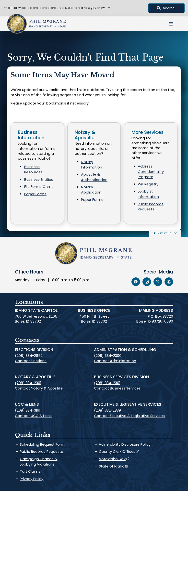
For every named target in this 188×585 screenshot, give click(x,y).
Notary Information (91, 164)
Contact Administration (115, 360)
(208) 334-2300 (107, 355)
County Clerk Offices (117, 451)
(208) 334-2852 (29, 355)
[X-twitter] (157, 281)
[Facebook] (135, 281)
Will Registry (148, 184)
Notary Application (91, 190)
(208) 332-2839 (107, 410)
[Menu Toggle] (171, 23)
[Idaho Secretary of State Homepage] (17, 24)
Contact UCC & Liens (33, 415)
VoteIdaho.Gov (112, 458)
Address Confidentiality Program (151, 171)
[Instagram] (146, 281)
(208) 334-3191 (27, 410)
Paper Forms (35, 194)
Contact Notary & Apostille (39, 388)
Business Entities (38, 179)
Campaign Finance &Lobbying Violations (38, 461)
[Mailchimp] (168, 281)
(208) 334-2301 (28, 382)
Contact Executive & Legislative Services (129, 415)
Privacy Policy (31, 478)
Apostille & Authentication (94, 177)
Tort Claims (30, 471)
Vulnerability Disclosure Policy (125, 444)
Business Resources (33, 169)
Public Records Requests (151, 207)
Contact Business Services (117, 388)
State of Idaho (112, 466)
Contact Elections (31, 360)
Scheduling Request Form (42, 444)
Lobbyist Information (148, 194)
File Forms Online (39, 186)
